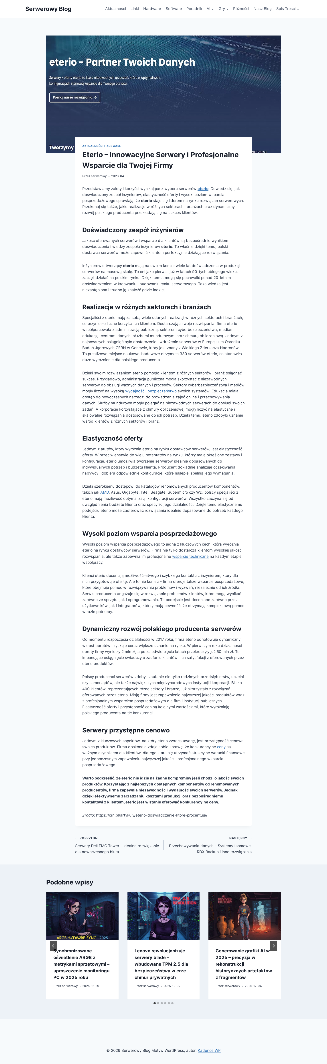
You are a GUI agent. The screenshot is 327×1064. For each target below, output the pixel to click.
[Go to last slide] (53, 946)
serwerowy (99, 176)
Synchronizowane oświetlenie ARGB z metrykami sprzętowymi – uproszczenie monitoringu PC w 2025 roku (81, 964)
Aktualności (115, 8)
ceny (221, 747)
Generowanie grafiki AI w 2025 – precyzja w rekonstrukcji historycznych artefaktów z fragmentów (244, 964)
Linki (135, 8)
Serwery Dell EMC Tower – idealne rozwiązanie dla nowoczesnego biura (117, 845)
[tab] (154, 1003)
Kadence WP (209, 1050)
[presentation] (82, 916)
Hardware (152, 8)
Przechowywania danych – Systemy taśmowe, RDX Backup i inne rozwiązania (210, 845)
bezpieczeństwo (162, 391)
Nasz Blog (263, 8)
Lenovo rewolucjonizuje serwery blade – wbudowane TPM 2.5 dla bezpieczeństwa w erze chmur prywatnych (161, 964)
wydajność (134, 391)
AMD (104, 492)
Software (174, 8)
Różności (241, 8)
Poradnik (194, 8)
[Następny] (273, 946)
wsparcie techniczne (190, 556)
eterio (203, 188)
